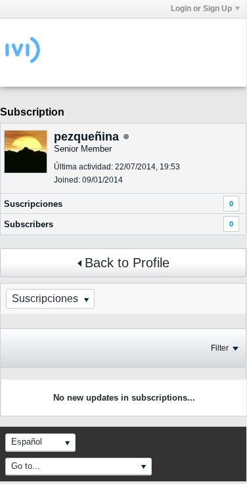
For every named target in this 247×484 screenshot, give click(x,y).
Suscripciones (33, 204)
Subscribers (28, 224)
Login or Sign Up (201, 8)
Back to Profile (127, 262)
